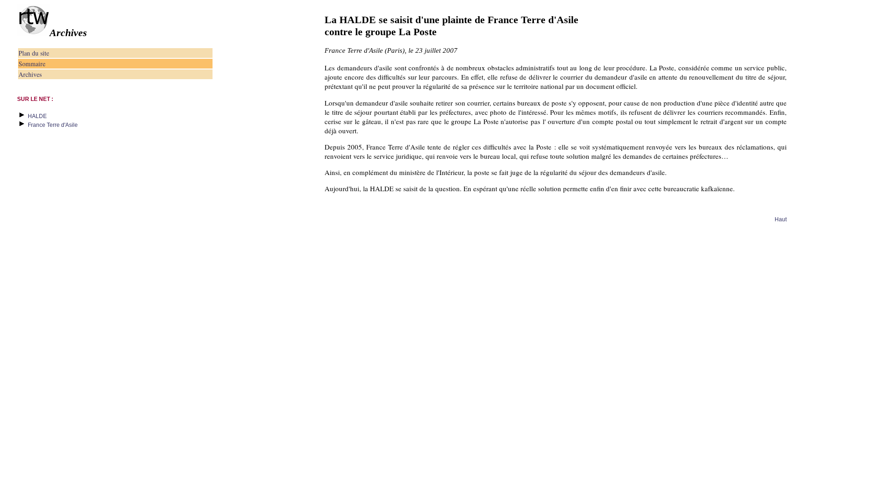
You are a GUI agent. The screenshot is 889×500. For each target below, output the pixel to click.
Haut (781, 219)
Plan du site (34, 53)
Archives (30, 74)
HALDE (37, 116)
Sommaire (32, 63)
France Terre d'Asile (53, 125)
